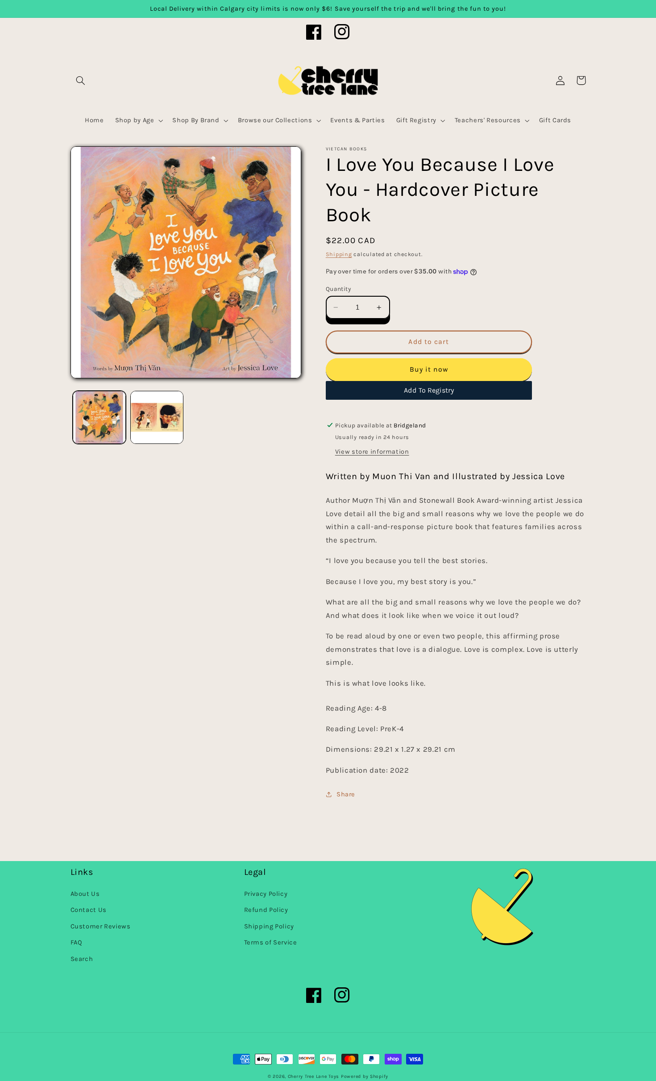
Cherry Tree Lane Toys (313, 1076)
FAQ (77, 942)
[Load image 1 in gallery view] (99, 417)
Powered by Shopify (364, 1076)
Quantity (338, 288)
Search (82, 959)
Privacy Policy (266, 894)
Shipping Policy (269, 926)
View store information (372, 452)
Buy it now (429, 369)
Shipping (339, 254)
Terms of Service (270, 942)
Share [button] (345, 794)
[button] (81, 80)
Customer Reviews (101, 926)
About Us (85, 894)
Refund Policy (266, 910)
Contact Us (89, 910)
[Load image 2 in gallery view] (156, 417)
